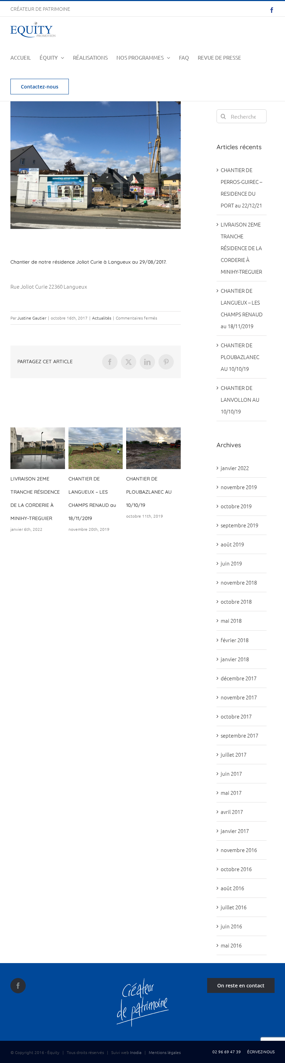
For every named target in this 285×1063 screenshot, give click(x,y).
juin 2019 (231, 563)
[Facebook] (18, 985)
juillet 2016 (233, 907)
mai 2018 (231, 620)
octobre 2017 (236, 716)
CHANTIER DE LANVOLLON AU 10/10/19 (37, 492)
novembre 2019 (239, 487)
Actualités (101, 318)
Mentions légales (165, 1052)
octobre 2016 (236, 869)
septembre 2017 (239, 735)
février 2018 (235, 640)
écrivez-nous (260, 1051)
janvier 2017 (235, 830)
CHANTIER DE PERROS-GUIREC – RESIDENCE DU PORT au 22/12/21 (102, 492)
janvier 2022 (235, 467)
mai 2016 (231, 945)
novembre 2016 (239, 849)
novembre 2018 (239, 582)
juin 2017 (231, 773)
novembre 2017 (239, 697)
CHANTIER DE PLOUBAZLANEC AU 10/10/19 (240, 356)
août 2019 (232, 544)
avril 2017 (232, 811)
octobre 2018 (236, 601)
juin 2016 (231, 926)
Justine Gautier (31, 318)
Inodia (135, 1052)
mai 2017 (231, 792)
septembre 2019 (239, 525)
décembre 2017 (238, 678)
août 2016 (232, 888)
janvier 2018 (235, 659)
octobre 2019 (236, 506)
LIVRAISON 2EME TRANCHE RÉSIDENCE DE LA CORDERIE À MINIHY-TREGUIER (241, 248)
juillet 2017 (233, 754)
